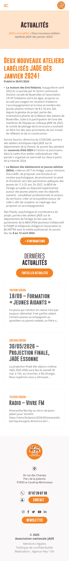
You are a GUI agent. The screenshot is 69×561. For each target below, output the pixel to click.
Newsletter (34, 520)
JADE (12, 33)
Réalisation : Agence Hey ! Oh (34, 551)
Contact (38, 500)
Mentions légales (34, 544)
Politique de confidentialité (34, 547)
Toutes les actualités (34, 273)
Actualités (23, 33)
